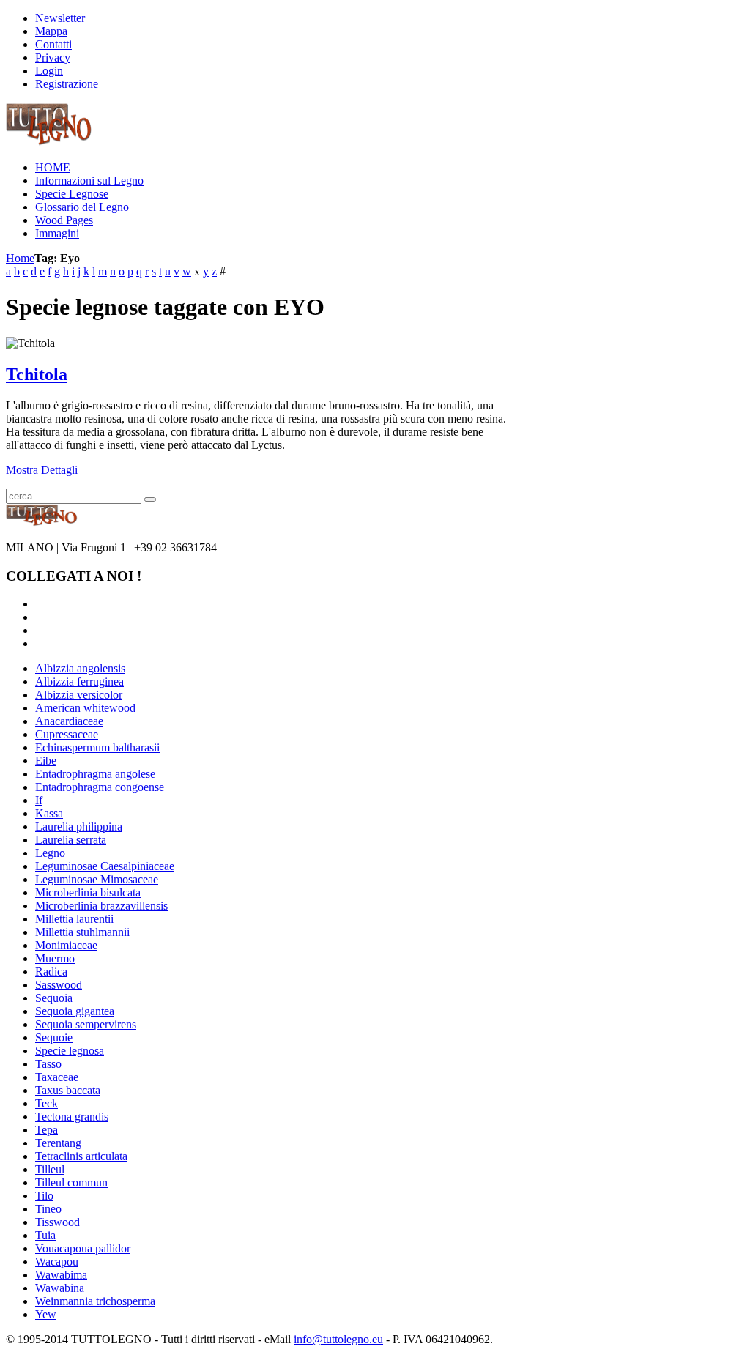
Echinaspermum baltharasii (97, 747)
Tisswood (57, 1222)
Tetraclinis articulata (81, 1156)
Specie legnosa (69, 1050)
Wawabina (59, 1288)
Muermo (55, 958)
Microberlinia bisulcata (88, 892)
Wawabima (61, 1275)
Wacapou (56, 1261)
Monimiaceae (66, 945)
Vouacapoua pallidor (82, 1248)
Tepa (46, 1129)
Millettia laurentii (74, 919)
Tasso (48, 1064)
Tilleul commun (71, 1182)
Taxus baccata (67, 1090)
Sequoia (54, 998)
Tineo (48, 1209)
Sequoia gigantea (74, 1011)
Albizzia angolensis (80, 668)
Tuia (45, 1235)
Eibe (45, 760)
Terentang (58, 1143)
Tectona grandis (71, 1116)
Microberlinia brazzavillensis (101, 905)
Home (20, 258)
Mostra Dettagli (42, 470)
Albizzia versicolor (78, 694)
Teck (46, 1103)
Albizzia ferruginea (79, 681)
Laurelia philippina (78, 826)
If (38, 800)
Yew (45, 1314)
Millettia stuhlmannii (82, 932)
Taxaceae (56, 1077)
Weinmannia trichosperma (95, 1301)
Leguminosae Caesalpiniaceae (104, 866)
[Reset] (150, 499)
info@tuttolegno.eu (338, 1339)
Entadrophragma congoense (99, 787)
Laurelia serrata (70, 839)
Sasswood (58, 984)
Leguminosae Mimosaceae (96, 879)
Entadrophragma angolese (95, 774)
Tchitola (36, 374)
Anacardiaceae (69, 721)
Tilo (44, 1195)
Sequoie (54, 1037)
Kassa (49, 813)
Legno (50, 853)
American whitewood (85, 708)
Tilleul (49, 1169)
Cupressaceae (66, 734)
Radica (51, 971)
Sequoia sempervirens (85, 1024)
